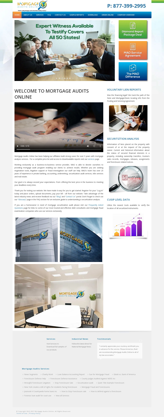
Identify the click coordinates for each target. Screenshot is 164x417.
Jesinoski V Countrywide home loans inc (40, 391)
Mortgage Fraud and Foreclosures (96, 387)
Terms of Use (21, 413)
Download (93, 15)
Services (40, 15)
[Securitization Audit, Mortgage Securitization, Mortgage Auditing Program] (32, 6)
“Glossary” (22, 199)
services (91, 159)
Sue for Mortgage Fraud (99, 374)
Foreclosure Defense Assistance (63, 378)
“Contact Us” (70, 196)
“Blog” (58, 196)
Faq (49, 15)
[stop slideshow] (72, 78)
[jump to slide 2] (62, 78)
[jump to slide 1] (59, 78)
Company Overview (125, 15)
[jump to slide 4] (67, 78)
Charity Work (47, 374)
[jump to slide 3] (64, 78)
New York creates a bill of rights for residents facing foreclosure (50, 387)
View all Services (62, 395)
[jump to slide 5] (70, 78)
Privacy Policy (34, 413)
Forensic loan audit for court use (37, 395)
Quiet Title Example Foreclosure (111, 383)
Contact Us (60, 15)
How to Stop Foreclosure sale (73, 391)
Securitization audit (85, 383)
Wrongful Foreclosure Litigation (37, 383)
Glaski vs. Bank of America (125, 374)
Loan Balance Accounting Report (71, 374)
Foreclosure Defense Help (35, 378)
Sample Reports (77, 15)
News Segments (31, 374)
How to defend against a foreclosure (106, 391)
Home (17, 15)
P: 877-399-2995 (126, 5)
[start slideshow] (56, 78)
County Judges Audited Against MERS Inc (98, 378)
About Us (28, 15)
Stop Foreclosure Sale (64, 383)
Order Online (108, 15)
